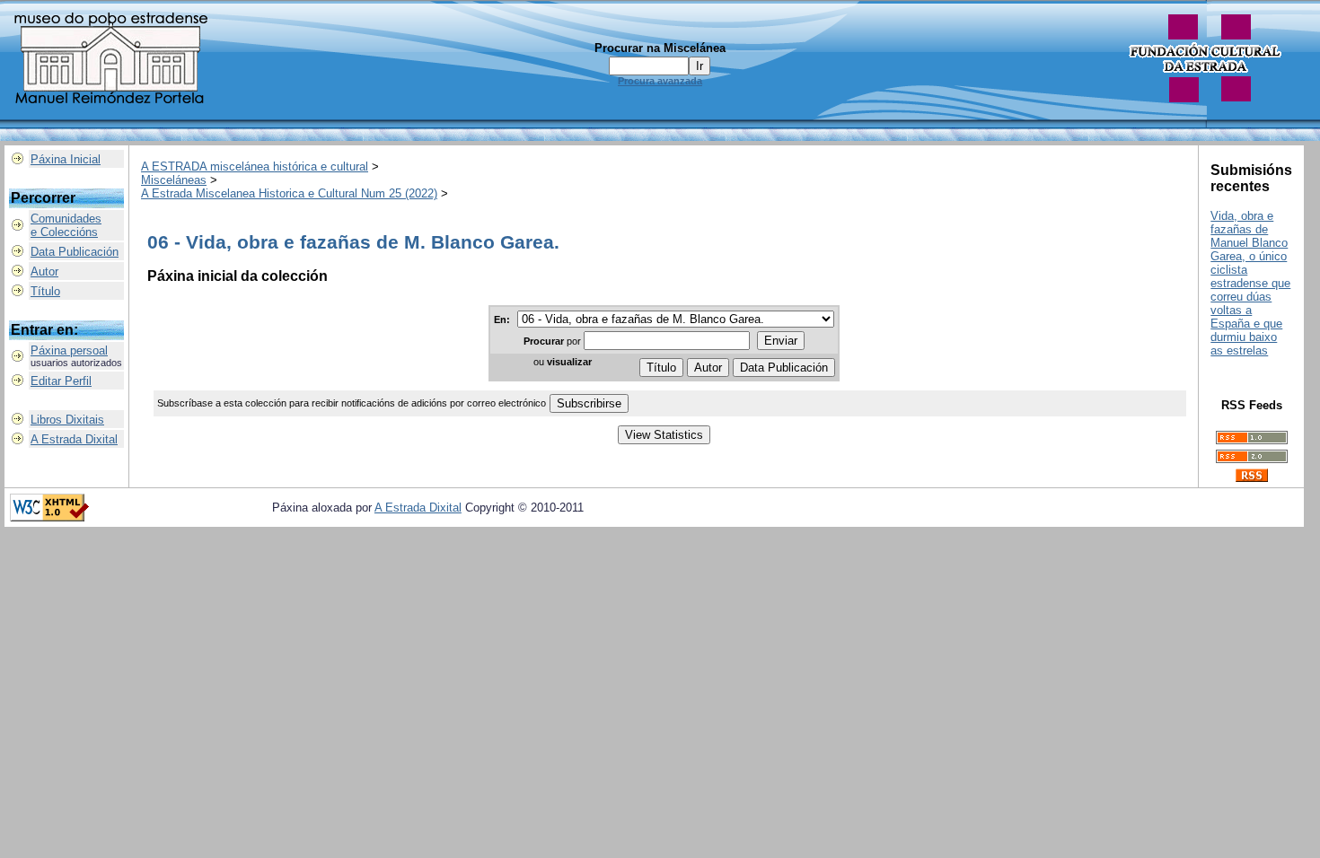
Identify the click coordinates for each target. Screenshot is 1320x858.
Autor (44, 271)
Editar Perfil (61, 381)
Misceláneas (174, 180)
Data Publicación (75, 251)
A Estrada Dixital (74, 439)
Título (45, 291)
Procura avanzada (660, 80)
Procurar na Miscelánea (660, 48)
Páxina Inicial (66, 159)
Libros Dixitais (67, 419)
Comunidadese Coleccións (66, 225)
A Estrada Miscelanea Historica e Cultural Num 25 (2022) (289, 193)
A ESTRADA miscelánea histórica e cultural (254, 166)
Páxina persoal (69, 350)
